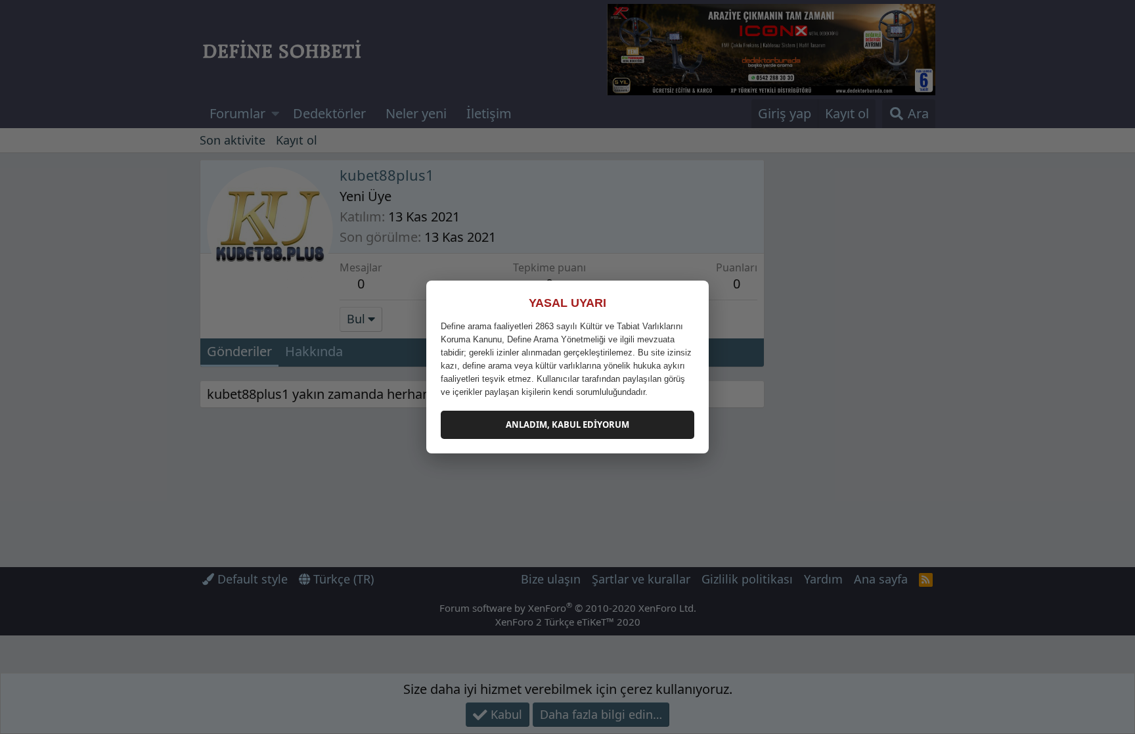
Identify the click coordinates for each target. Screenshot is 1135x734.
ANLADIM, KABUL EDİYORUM (567, 424)
